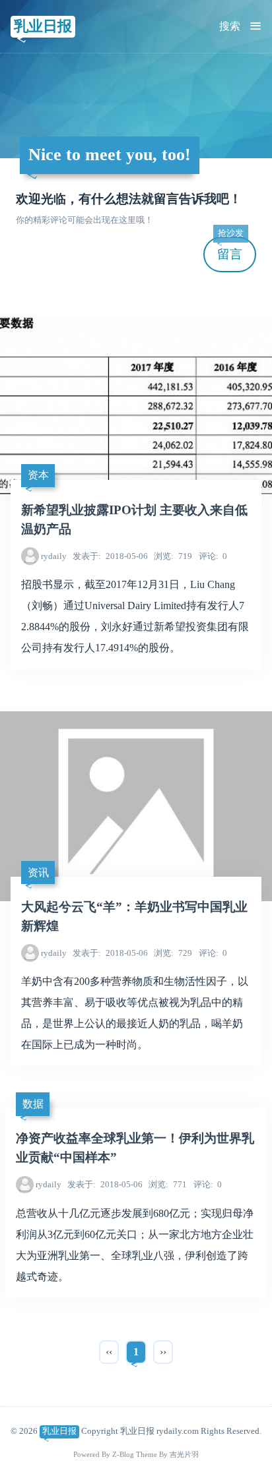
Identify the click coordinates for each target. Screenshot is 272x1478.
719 (173, 556)
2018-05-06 (110, 556)
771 (168, 1184)
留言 (230, 249)
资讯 (38, 872)
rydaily (54, 556)
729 (173, 953)
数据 (33, 1103)
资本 (38, 475)
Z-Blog (123, 1454)
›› (163, 1351)
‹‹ (109, 1351)
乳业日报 (43, 26)
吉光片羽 (184, 1454)
